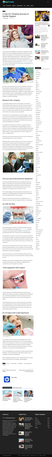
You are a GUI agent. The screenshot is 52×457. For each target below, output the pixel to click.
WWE (37, 247)
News (37, 199)
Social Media (38, 218)
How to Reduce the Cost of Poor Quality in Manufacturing (29, 419)
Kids (37, 169)
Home (4, 5)
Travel (37, 239)
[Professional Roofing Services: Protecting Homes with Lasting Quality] (37, 58)
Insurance (38, 161)
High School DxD (39, 144)
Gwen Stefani (38, 140)
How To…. (38, 156)
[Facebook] (4, 21)
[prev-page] (3, 404)
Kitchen (37, 171)
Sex (36, 216)
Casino (37, 97)
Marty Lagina (38, 186)
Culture (37, 108)
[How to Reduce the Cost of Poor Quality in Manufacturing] (42, 16)
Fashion (37, 125)
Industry (37, 159)
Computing (38, 103)
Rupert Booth (37, 25)
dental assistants (14, 363)
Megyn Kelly (38, 188)
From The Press (39, 131)
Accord (37, 70)
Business (14, 5)
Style (37, 228)
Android (37, 76)
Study (37, 226)
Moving (37, 194)
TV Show (37, 241)
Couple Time (38, 106)
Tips (37, 237)
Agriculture (38, 74)
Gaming (28, 5)
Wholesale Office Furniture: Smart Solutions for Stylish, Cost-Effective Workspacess (45, 37)
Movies (37, 192)
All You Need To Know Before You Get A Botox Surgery (26, 371)
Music (37, 195)
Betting (37, 86)
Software (38, 220)
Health (32, 5)
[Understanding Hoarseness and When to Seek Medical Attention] (28, 393)
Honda (37, 154)
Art (36, 80)
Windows (38, 245)
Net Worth (38, 197)
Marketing (38, 182)
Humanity (38, 158)
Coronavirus (38, 105)
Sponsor (37, 222)
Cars (24, 5)
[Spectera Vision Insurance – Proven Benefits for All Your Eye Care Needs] (18, 393)
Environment (38, 123)
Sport (37, 224)
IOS (36, 165)
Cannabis (38, 93)
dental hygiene (20, 363)
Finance (37, 127)
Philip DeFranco (39, 205)
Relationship (38, 211)
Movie (37, 190)
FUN (37, 133)
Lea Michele (38, 175)
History (37, 146)
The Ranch (38, 235)
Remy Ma (38, 212)
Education (38, 118)
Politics (37, 209)
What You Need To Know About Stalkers (9, 371)
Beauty (37, 84)
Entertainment (20, 5)
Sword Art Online (39, 230)
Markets (37, 184)
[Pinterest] (9, 21)
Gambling (38, 135)
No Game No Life (39, 201)
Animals (37, 78)
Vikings (37, 243)
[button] (47, 2)
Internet (37, 163)
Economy (38, 116)
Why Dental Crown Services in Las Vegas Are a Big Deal (7, 399)
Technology (8, 5)
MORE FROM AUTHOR (17, 387)
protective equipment (27, 363)
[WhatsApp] (12, 21)
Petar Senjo (6, 18)
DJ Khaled (38, 114)
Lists (37, 178)
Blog (37, 87)
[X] (6, 21)
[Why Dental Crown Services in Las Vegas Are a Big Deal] (7, 393)
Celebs (37, 101)
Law (36, 173)
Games (37, 137)
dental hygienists (25, 61)
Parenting (38, 203)
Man (37, 180)
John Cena (38, 167)
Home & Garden (39, 152)
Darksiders (38, 112)
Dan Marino (38, 110)
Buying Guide (38, 91)
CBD (37, 99)
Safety (37, 214)
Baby (37, 82)
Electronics (38, 120)
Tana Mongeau (39, 231)
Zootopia (37, 248)
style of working (23, 229)
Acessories (38, 72)
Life (36, 176)
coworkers (8, 363)
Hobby (37, 148)
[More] (15, 21)
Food (37, 129)
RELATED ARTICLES (7, 387)
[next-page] (5, 404)
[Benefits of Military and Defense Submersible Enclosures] (37, 45)
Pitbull (37, 207)
